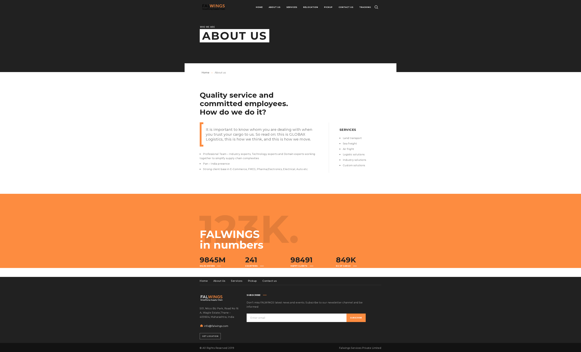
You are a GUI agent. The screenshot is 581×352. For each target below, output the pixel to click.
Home (205, 72)
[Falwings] (214, 7)
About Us (219, 280)
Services (236, 280)
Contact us (269, 280)
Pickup (252, 280)
